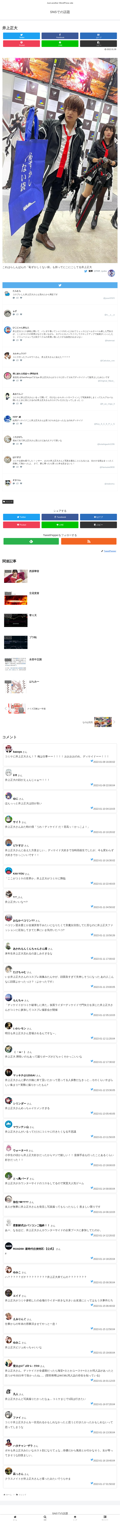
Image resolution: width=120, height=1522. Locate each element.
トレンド (9, 502)
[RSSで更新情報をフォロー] (88, 541)
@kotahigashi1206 (106, 444)
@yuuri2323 (109, 298)
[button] (111, 745)
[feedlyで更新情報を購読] (31, 541)
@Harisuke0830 (107, 467)
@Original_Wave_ (106, 381)
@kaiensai (110, 340)
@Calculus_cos (107, 360)
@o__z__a (109, 314)
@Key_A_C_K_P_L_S (104, 424)
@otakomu (109, 484)
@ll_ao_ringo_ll (107, 404)
